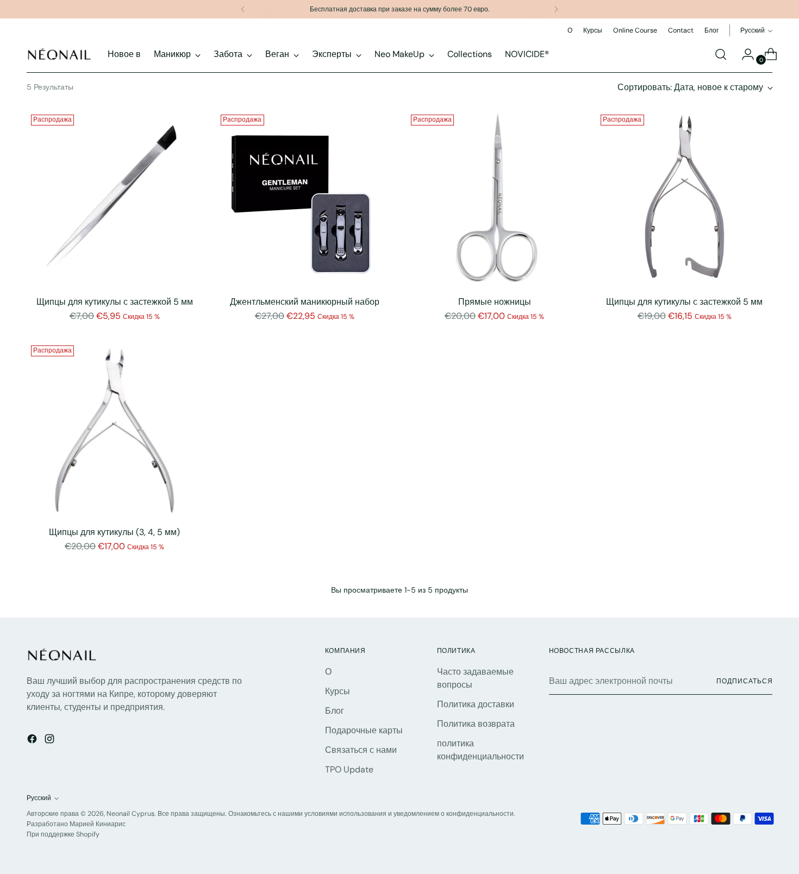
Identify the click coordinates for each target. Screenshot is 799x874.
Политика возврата (476, 724)
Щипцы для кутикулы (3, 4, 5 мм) (114, 532)
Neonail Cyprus (130, 813)
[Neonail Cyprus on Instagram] (50, 740)
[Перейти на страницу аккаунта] (743, 54)
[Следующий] (556, 9)
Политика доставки (475, 704)
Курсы (337, 691)
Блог (334, 710)
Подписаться (744, 681)
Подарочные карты (364, 730)
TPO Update (349, 769)
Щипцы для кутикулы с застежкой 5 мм (114, 301)
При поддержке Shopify (63, 834)
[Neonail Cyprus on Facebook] (33, 740)
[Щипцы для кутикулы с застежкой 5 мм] (115, 198)
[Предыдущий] (243, 9)
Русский (752, 30)
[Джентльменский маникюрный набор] (304, 198)
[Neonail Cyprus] (59, 54)
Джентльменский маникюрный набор (304, 301)
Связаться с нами (361, 750)
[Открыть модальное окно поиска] (721, 54)
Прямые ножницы (494, 301)
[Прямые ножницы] (495, 198)
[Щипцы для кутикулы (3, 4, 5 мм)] (115, 429)
